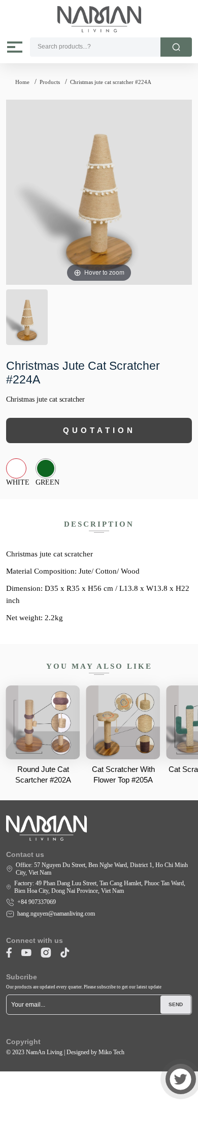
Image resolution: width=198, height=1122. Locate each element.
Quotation (99, 430)
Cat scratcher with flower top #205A (123, 774)
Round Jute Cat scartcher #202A (43, 774)
